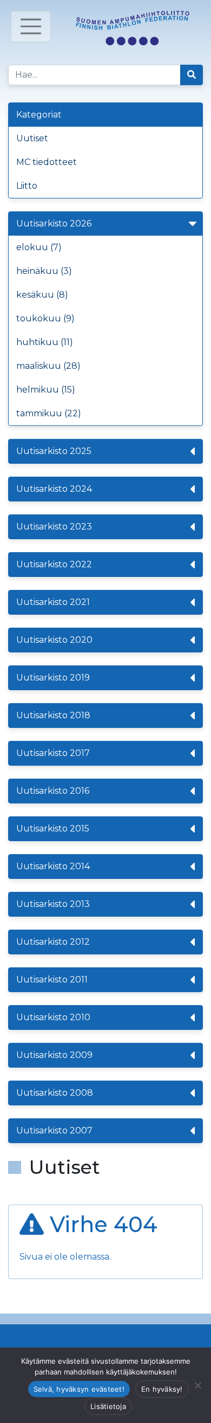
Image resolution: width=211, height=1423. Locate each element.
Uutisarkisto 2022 (54, 564)
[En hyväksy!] (197, 1385)
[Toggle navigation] (31, 26)
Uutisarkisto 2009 (54, 1055)
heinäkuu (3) (44, 271)
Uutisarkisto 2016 (52, 791)
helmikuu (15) (45, 389)
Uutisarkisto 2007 (54, 1130)
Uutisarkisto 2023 (54, 526)
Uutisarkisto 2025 (53, 451)
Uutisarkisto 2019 (53, 677)
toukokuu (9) (45, 318)
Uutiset (32, 138)
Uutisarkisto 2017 (53, 753)
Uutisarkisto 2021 (53, 602)
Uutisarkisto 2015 (52, 828)
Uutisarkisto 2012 (53, 942)
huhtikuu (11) (44, 342)
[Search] (191, 75)
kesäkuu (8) (42, 295)
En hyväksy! (162, 1389)
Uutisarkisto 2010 (53, 1017)
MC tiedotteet (46, 162)
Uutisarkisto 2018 (53, 715)
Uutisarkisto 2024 (54, 489)
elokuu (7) (39, 247)
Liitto (26, 186)
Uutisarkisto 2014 (53, 866)
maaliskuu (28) (48, 366)
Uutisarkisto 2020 (54, 640)
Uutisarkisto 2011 (52, 979)
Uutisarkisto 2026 (53, 223)
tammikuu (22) (48, 413)
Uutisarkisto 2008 (54, 1093)
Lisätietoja (108, 1406)
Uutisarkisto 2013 (53, 904)
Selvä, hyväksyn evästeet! (79, 1389)
